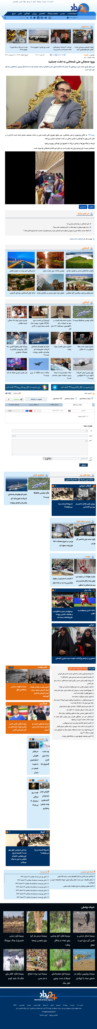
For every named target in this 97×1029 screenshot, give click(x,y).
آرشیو (34, 2)
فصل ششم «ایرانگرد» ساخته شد (82, 696)
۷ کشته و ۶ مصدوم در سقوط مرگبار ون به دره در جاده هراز (63, 580)
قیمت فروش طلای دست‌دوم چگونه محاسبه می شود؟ (75, 687)
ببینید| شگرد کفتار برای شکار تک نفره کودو (14, 976)
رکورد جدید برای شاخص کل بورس (85, 541)
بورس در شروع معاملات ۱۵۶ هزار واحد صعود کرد (63, 543)
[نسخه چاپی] (51, 55)
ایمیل (90, 436)
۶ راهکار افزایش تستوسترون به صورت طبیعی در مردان (34, 762)
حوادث (87, 556)
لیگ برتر (87, 590)
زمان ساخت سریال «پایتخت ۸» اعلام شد (79, 710)
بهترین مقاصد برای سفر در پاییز (53, 270)
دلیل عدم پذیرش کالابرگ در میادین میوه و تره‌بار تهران (75, 706)
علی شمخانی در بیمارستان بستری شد (78, 224)
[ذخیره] (56, 55)
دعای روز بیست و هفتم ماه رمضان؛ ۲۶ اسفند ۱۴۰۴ (31, 887)
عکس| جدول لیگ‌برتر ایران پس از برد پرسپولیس (77, 723)
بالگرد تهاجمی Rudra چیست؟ (83, 320)
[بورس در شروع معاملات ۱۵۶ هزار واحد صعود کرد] (62, 531)
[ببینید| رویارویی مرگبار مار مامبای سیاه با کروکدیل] (84, 960)
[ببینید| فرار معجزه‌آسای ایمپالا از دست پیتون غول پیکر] (60, 960)
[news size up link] (64, 55)
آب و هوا (29, 2)
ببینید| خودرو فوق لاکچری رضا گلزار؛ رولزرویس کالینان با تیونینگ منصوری (17, 349)
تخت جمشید (73, 239)
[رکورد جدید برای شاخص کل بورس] (85, 530)
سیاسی (92, 55)
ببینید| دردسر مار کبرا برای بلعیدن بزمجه (38, 938)
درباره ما (44, 2)
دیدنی (91, 625)
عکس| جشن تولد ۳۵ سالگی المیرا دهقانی (17, 322)
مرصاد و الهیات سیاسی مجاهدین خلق (18, 688)
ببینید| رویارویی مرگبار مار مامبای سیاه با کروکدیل (84, 976)
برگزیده (86, 55)
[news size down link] (58, 55)
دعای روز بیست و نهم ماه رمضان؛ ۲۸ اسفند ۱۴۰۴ (32, 880)
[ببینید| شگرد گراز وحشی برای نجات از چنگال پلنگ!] (60, 922)
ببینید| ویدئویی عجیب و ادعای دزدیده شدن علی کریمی (75, 673)
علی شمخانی (81, 239)
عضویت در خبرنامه (36, 399)
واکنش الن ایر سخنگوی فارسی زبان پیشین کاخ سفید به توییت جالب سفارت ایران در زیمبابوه (73, 718)
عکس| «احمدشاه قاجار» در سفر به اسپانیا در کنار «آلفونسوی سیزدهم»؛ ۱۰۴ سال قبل (61, 324)
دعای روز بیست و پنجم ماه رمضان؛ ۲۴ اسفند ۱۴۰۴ (31, 894)
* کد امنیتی (90, 459)
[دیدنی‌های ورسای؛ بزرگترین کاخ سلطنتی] (79, 282)
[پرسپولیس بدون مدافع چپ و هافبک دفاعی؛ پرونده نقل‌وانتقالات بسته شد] (62, 600)
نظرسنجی (15, 2)
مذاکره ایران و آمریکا (87, 479)
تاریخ (43, 832)
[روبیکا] (27, 387)
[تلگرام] (73, 387)
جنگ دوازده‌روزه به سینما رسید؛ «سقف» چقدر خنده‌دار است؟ (61, 375)
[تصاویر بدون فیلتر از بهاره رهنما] (60, 338)
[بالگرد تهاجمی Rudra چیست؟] (82, 312)
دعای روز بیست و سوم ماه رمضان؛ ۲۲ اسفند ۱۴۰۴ (32, 897)
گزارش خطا (88, 393)
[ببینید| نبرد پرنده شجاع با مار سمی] (37, 960)
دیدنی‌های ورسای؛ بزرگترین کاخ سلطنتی (79, 293)
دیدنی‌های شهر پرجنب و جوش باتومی (22, 270)
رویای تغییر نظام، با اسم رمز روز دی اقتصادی (85, 505)
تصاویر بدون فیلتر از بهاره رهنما (62, 348)
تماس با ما (50, 2)
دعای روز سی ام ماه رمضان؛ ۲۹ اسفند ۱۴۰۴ (34, 876)
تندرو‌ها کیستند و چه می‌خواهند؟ (65, 505)
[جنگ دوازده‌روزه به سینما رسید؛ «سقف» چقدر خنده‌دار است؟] (60, 364)
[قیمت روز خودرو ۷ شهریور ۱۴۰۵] (38, 36)
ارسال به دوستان (69, 399)
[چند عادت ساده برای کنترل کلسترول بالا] (45, 745)
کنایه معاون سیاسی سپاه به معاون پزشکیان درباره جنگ (75, 713)
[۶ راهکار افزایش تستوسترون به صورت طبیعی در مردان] (34, 745)
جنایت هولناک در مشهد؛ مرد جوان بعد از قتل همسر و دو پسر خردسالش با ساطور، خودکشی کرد (85, 583)
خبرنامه (29, 1005)
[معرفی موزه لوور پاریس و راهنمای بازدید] (50, 282)
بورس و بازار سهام (83, 521)
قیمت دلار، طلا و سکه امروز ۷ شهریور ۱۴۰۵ (18, 48)
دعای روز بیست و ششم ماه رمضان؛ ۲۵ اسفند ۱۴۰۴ (31, 890)
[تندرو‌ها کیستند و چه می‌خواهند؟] (62, 494)
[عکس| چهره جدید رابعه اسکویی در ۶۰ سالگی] (82, 338)
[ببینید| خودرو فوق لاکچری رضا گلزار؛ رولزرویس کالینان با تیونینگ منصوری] (16, 338)
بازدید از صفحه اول (85, 399)
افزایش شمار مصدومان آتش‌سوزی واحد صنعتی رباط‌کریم (44, 800)
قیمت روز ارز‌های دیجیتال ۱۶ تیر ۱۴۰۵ (34, 799)
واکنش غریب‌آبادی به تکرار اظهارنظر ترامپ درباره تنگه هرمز (75, 876)
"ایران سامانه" (43, 1015)
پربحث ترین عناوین (74, 669)
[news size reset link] (61, 55)
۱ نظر (85, 58)
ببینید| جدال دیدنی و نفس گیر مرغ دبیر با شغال (86, 940)
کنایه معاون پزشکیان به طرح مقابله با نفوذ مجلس (78, 886)
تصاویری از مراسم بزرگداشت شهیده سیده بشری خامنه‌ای (75, 658)
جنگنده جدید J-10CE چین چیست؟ (39, 374)
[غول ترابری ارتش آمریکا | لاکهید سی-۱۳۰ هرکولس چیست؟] (82, 364)
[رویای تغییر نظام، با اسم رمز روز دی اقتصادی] (85, 494)
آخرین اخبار (91, 669)
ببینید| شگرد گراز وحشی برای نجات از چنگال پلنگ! (60, 940)
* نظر (90, 441)
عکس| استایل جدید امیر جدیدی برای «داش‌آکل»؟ (76, 677)
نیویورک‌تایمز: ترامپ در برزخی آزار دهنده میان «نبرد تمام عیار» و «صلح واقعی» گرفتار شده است (73, 692)
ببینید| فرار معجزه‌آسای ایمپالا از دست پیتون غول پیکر (61, 978)
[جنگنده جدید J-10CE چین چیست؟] (38, 364)
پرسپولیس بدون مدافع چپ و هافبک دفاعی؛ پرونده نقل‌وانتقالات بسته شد (62, 614)
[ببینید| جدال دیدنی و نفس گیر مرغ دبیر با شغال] (84, 922)
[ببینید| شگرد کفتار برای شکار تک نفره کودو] (13, 960)
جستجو (58, 1005)
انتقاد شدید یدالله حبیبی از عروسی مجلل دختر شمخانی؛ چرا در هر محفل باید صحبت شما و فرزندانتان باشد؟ (56, 230)
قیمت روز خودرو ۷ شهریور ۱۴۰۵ (39, 47)
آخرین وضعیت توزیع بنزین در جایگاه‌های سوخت (77, 736)
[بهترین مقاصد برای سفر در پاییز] (50, 260)
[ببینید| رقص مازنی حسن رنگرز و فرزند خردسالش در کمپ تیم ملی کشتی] (16, 713)
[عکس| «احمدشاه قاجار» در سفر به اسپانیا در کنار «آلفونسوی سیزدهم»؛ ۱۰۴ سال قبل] (60, 312)
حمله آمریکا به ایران (71, 479)
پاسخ (10, 411)
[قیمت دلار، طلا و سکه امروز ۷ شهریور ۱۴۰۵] (16, 36)
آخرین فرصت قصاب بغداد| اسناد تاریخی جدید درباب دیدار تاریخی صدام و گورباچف (39, 692)
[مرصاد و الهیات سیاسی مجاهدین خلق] (16, 676)
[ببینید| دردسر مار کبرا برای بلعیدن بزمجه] (37, 922)
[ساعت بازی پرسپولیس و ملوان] (85, 599)
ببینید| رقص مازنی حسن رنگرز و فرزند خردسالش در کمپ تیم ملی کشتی (73, 682)
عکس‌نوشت (42, 667)
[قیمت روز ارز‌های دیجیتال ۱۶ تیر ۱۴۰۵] (34, 786)
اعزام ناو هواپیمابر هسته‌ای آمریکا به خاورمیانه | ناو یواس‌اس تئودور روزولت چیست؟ (40, 350)
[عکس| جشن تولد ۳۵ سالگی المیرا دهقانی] (16, 312)
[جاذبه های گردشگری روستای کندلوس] (21, 282)
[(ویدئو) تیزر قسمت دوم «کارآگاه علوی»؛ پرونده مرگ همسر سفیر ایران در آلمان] (38, 312)
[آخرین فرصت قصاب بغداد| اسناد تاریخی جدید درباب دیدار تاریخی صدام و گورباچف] (39, 676)
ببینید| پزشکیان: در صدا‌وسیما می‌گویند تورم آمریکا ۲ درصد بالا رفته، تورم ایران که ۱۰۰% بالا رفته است (73, 701)
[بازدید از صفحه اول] (92, 398)
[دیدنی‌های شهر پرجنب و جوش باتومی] (21, 260)
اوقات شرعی (22, 2)
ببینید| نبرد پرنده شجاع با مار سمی (37, 976)
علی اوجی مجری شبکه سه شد (17, 372)
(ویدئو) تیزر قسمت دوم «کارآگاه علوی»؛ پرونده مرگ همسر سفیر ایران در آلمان (40, 323)
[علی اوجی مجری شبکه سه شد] (16, 364)
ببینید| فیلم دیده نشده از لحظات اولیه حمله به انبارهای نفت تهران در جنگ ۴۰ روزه (73, 731)
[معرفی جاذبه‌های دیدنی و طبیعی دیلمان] (79, 260)
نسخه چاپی (56, 399)
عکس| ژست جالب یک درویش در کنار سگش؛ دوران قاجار (74, 726)
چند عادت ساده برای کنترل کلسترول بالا (45, 758)
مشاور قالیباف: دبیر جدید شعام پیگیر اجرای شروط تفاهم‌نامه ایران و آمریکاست (72, 881)
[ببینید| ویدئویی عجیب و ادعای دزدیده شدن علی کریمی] (39, 713)
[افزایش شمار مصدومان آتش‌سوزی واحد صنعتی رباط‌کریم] (45, 786)
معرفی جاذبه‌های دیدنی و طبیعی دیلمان (80, 270)
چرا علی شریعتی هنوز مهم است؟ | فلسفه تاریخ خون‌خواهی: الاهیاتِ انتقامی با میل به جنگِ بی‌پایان (17, 856)
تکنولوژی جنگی (38, 475)
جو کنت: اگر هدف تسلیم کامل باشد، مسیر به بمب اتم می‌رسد (62, 48)
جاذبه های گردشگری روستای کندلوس (22, 293)
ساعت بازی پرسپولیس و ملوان (86, 612)
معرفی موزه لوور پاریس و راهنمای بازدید (50, 293)
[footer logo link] (46, 997)
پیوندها (39, 2)
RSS (15, 1005)
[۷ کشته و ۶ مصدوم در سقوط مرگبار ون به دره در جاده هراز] (62, 567)
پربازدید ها (84, 669)
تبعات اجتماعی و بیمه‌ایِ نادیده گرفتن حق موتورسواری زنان (84, 48)
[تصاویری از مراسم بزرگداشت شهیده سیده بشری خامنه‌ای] (74, 641)
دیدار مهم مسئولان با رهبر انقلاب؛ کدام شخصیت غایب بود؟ (71, 227)
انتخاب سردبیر (85, 486)
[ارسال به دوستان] (54, 55)
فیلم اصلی (85, 214)
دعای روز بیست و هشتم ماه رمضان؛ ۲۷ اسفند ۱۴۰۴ (31, 883)
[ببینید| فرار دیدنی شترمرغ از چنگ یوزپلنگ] (13, 922)
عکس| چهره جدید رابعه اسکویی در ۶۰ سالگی (85, 348)
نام (91, 431)
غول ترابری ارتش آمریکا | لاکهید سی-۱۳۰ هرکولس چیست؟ (85, 375)
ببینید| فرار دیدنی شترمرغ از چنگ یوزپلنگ (14, 938)
